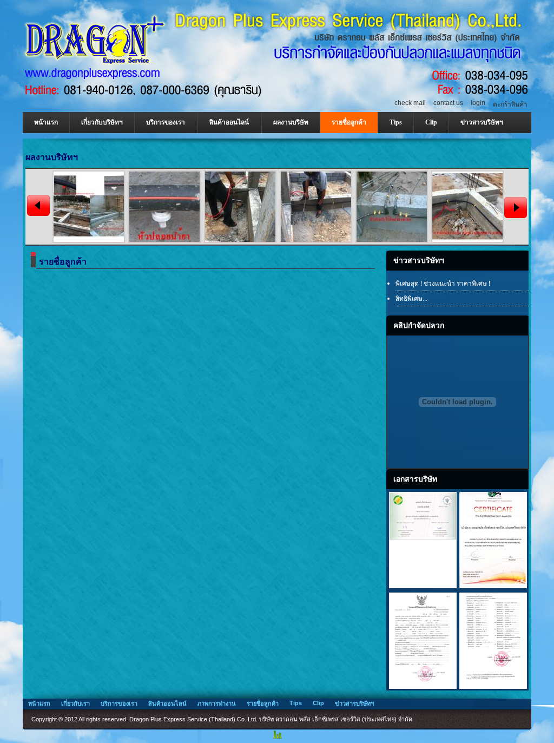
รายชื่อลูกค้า (349, 122)
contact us (448, 103)
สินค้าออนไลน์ (229, 122)
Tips (396, 122)
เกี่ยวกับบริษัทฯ (102, 122)
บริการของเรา (165, 122)
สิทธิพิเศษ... (411, 299)
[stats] (277, 738)
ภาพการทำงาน (216, 703)
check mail (410, 103)
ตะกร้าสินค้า (510, 104)
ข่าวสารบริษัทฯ (481, 122)
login (478, 103)
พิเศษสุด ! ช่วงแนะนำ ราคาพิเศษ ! (442, 283)
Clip (431, 122)
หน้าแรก (46, 122)
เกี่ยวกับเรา (75, 703)
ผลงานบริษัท (290, 122)
